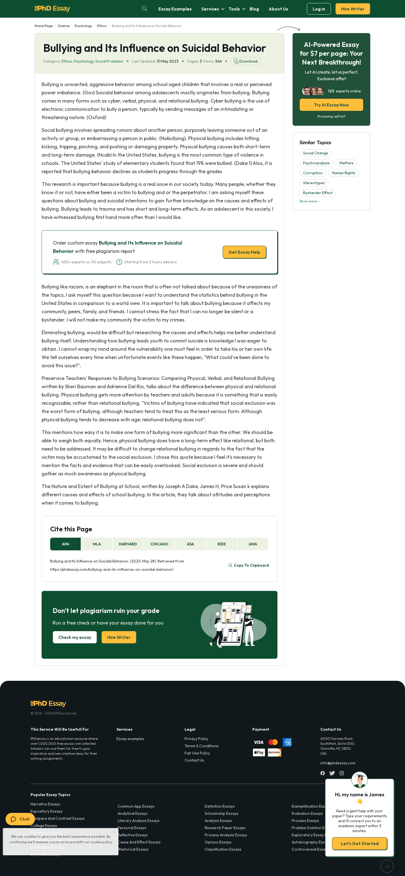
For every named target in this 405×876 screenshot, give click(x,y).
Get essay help (123, 476)
